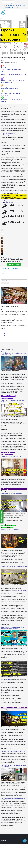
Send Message (4, 283)
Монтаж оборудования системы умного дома (13, 710)
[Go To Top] (24, 840)
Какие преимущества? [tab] (9, 133)
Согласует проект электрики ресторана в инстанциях (11, 87)
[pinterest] (12, 4)
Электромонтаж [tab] (9, 202)
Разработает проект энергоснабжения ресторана (11, 68)
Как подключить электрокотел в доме (11, 456)
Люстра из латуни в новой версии (10, 529)
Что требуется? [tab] (7, 135)
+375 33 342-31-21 (9, 5)
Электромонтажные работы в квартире (11, 493)
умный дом (8, 679)
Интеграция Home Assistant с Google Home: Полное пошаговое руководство (12, 628)
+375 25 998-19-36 (20, 5)
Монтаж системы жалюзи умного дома (11, 660)
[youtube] (14, 4)
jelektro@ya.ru (9, 7)
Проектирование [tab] (9, 201)
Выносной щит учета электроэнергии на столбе (14, 751)
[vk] (16, 4)
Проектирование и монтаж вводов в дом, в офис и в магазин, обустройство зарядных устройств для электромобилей (14, 353)
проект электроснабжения (20, 590)
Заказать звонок (14, 264)
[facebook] (11, 4)
